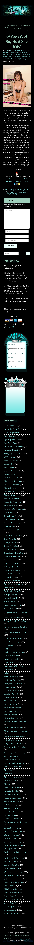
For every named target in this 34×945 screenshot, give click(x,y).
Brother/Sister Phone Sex (14, 509)
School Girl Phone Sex (12, 819)
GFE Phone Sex (10, 645)
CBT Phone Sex (10, 512)
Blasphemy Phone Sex (12, 492)
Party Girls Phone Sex (12, 767)
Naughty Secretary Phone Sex (15, 753)
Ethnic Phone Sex (10, 588)
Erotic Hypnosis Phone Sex (14, 584)
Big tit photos (9, 467)
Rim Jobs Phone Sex (11, 801)
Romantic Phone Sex (11, 808)
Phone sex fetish (25, 55)
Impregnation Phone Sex (13, 683)
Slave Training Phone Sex (13, 845)
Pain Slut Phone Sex (11, 756)
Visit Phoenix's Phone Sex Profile (17, 179)
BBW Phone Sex (10, 457)
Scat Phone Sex (10, 815)
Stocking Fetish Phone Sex (14, 872)
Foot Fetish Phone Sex (12, 618)
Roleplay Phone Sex (8, 57)
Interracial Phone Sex (14, 191)
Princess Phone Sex (11, 787)
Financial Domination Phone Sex (16, 612)
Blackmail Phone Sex (11, 488)
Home (6, 935)
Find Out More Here (12, 327)
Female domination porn (12, 605)
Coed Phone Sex (10, 539)
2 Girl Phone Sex (10, 426)
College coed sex (10, 542)
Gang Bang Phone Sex (12, 642)
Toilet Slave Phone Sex (12, 893)
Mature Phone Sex (11, 704)
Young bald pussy (21, 59)
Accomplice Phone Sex (12, 429)
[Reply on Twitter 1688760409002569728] (9, 366)
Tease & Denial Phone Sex (13, 882)
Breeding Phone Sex (11, 505)
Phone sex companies (14, 55)
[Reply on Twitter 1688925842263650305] (9, 353)
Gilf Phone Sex (9, 649)
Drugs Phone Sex (10, 577)
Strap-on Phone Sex (11, 875)
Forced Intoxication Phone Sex (15, 633)
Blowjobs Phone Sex (11, 495)
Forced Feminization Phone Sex (15, 627)
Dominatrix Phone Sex (12, 574)
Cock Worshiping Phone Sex (14, 530)
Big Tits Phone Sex (11, 471)
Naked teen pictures (11, 740)
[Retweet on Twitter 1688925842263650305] (13, 353)
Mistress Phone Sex (11, 715)
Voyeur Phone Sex (11, 903)
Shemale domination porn (13, 831)
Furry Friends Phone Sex (13, 638)
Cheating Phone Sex (11, 519)
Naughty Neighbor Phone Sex (15, 747)
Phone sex (8, 774)
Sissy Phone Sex (10, 838)
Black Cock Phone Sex (16, 51)
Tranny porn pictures (11, 900)
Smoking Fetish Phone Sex (14, 858)
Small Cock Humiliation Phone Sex (16, 852)
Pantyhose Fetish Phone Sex (14, 763)
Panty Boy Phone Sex (12, 760)
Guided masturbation (11, 656)
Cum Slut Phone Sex (11, 563)
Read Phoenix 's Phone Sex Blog (17, 181)
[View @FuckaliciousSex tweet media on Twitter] (8, 350)
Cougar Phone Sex (11, 546)
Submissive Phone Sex (12, 879)
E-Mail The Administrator (10, 939)
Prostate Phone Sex (11, 791)
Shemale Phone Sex (11, 835)
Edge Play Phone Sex (12, 581)
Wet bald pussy (9, 906)
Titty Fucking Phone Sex (13, 889)
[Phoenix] (17, 173)
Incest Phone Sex (10, 687)
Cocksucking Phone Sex (13, 535)
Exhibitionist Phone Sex (12, 591)
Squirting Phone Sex (10, 59)
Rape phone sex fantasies (13, 798)
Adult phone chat (10, 436)
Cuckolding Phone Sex (12, 556)
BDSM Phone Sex (11, 460)
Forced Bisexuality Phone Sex (15, 621)
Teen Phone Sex (10, 886)
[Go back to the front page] (17, 10)
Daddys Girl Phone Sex (12, 570)
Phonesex (7, 784)
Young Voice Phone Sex (12, 913)
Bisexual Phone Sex (11, 478)
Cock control (9, 526)
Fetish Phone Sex (10, 608)
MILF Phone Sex (10, 711)
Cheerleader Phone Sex (12, 523)
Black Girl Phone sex (12, 485)
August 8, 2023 (11, 344)
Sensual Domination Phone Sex (15, 822)
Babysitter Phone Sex (12, 450)
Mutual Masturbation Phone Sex (16, 731)
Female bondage (10, 601)
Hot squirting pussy (16, 53)
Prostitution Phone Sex (12, 794)
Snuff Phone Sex (10, 861)
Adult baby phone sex (11, 433)
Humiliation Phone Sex (12, 680)
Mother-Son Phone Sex (13, 727)
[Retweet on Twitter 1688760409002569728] (13, 366)
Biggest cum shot (10, 474)
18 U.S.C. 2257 (12, 935)
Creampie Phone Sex (11, 549)
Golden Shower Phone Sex (14, 652)
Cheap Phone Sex (10, 516)
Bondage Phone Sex (11, 498)
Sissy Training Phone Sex (13, 842)
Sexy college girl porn (12, 828)
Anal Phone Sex (10, 443)
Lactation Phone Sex (11, 694)
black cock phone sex (12, 189)
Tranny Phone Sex (11, 896)
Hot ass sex (26, 51)
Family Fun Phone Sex (12, 594)
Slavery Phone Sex (11, 849)
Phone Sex (8, 770)
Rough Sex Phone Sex (12, 812)
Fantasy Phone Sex (11, 598)
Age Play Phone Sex (11, 439)
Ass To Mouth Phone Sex (13, 446)
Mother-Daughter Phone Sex (15, 722)
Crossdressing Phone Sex (13, 553)
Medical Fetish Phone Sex (13, 708)
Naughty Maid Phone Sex (13, 743)
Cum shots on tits (10, 560)
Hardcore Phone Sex (11, 663)
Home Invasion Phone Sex (13, 666)
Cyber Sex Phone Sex (12, 567)
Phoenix (7, 51)
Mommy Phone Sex (11, 718)
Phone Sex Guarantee (21, 935)
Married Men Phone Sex (13, 701)
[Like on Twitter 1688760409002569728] (17, 366)
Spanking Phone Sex (11, 865)
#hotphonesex (20, 361)
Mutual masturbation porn (13, 737)
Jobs (28, 935)
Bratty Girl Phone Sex (12, 502)
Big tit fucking (9, 464)
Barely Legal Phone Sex (13, 453)
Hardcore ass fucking (11, 659)
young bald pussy (11, 194)
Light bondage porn (11, 697)
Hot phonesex (6, 53)
